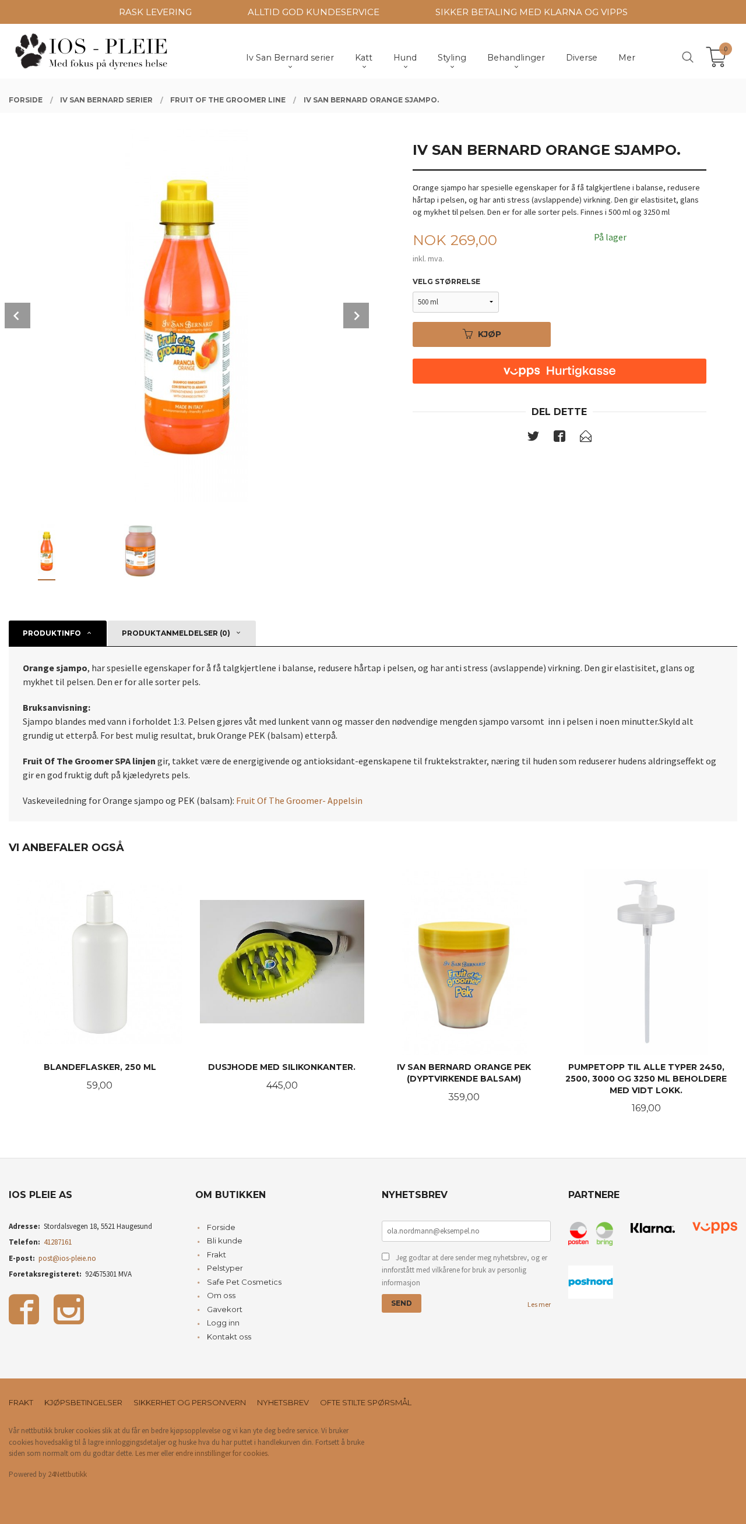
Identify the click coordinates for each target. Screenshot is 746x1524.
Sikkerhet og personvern (189, 1402)
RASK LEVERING (155, 11)
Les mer (539, 1304)
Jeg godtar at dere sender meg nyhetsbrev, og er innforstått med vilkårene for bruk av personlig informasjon (464, 1270)
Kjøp (489, 334)
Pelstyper (225, 1268)
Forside (221, 1227)
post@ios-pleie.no (67, 1258)
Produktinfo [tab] (52, 633)
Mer (626, 57)
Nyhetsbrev (283, 1402)
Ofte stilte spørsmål (365, 1402)
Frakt (216, 1254)
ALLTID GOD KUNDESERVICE (313, 11)
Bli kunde (224, 1240)
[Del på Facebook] (559, 438)
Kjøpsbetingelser (83, 1402)
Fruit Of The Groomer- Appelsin (299, 800)
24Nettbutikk (67, 1474)
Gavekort (224, 1309)
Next (356, 315)
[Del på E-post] (585, 438)
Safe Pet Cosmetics (244, 1281)
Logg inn (223, 1322)
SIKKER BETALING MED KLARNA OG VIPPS (531, 11)
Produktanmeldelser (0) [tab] (176, 633)
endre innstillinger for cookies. (222, 1453)
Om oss (221, 1295)
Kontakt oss (229, 1336)
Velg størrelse (446, 281)
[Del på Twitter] (533, 438)
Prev (17, 315)
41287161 (58, 1242)
